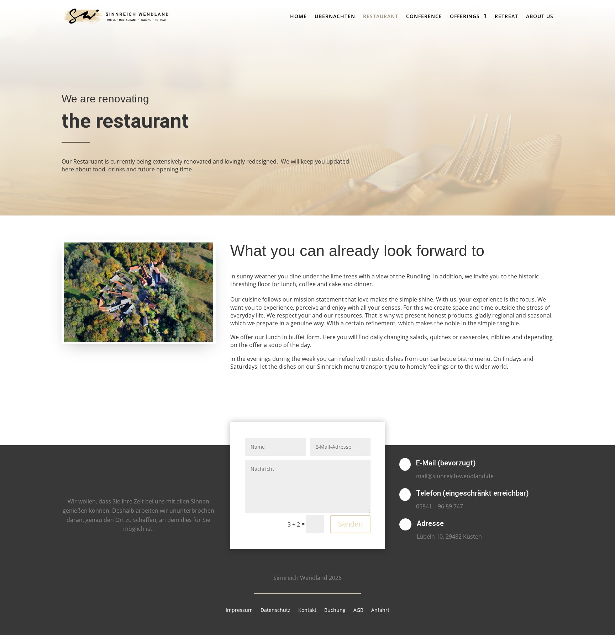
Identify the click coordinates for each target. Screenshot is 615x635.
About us (539, 16)
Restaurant (380, 16)
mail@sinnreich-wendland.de (455, 476)
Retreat (506, 16)
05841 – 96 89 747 (439, 506)
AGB (358, 610)
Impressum (239, 610)
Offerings (465, 16)
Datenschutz (275, 610)
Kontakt (307, 610)
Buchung (335, 610)
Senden (350, 524)
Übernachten (335, 16)
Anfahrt (380, 610)
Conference (424, 16)
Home (298, 16)
